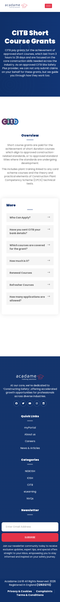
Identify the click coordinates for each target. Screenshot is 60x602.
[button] (30, 217)
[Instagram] (37, 403)
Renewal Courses (21, 273)
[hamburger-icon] (48, 6)
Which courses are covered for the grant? (27, 247)
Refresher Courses (22, 285)
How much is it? (19, 261)
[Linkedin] (43, 403)
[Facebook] (16, 403)
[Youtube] (30, 403)
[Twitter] (23, 403)
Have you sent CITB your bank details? (25, 231)
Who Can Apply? (20, 217)
